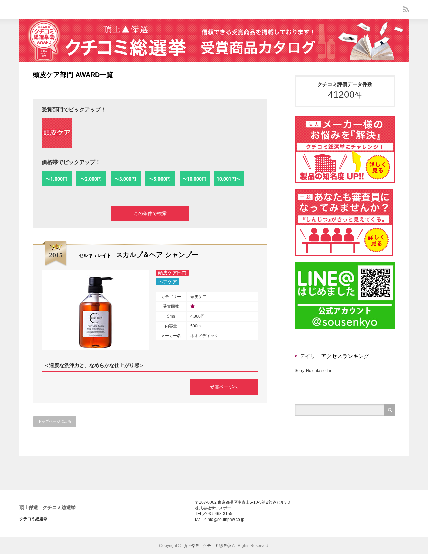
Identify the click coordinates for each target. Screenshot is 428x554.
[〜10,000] (195, 179)
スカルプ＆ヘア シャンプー (138, 254)
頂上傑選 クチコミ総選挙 (47, 507)
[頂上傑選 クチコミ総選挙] (214, 60)
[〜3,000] (126, 179)
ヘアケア (167, 281)
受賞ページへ (224, 387)
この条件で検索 (150, 213)
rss (406, 9)
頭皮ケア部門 (172, 272)
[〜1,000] (57, 179)
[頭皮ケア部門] (57, 133)
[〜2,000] (91, 179)
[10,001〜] (229, 179)
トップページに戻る (54, 421)
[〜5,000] (160, 179)
